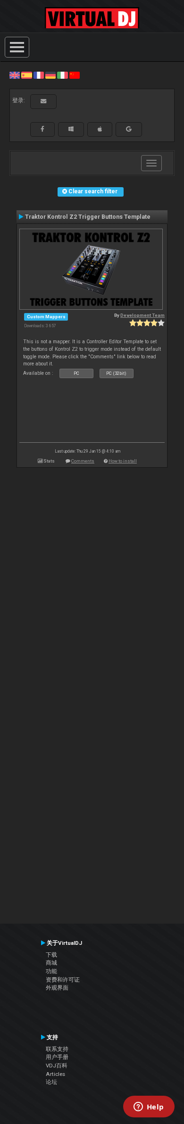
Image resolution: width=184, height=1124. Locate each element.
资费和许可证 (63, 979)
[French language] (38, 75)
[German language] (50, 75)
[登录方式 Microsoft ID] (71, 129)
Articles (55, 1074)
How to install (123, 460)
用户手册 (57, 1057)
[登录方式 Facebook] (42, 129)
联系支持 (57, 1049)
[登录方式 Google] (129, 129)
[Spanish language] (26, 75)
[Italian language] (62, 75)
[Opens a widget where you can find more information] (149, 1107)
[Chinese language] (74, 75)
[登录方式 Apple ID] (99, 129)
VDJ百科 (56, 1065)
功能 (51, 971)
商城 (51, 962)
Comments (82, 460)
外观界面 (57, 987)
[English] (14, 75)
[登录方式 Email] (43, 101)
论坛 (51, 1082)
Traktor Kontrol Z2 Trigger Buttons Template (88, 217)
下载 (51, 954)
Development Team (142, 315)
